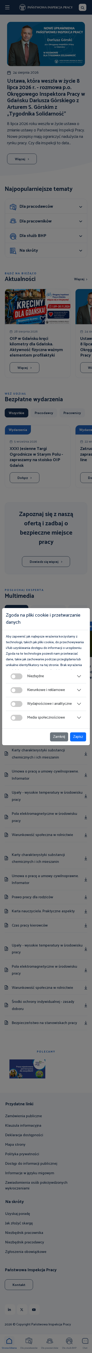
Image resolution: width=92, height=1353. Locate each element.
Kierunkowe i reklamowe (46, 690)
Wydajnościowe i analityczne (49, 704)
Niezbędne (35, 676)
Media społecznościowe (46, 717)
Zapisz (78, 737)
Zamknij (59, 737)
